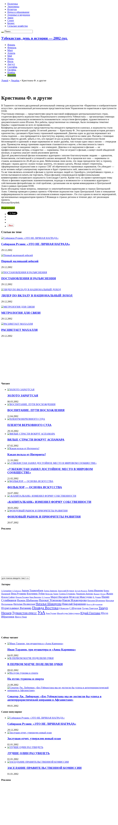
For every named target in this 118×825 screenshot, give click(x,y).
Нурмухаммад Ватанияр (16, 608)
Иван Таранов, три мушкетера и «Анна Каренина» (41, 649)
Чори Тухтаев (51, 613)
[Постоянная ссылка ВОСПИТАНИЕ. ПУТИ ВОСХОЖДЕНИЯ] (31, 404)
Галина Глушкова (67, 594)
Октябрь (11, 69)
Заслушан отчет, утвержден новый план (34, 738)
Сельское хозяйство (17, 26)
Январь (11, 44)
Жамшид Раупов (100, 594)
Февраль (11, 47)
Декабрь (11, 75)
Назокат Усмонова (50, 600)
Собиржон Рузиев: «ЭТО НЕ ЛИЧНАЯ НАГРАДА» (35, 244)
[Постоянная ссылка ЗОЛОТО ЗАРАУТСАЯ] (20, 389)
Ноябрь (11, 72)
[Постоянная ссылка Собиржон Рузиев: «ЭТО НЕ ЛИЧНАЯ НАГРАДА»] (30, 238)
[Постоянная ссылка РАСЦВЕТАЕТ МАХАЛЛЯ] (17, 324)
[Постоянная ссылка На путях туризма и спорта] (22, 673)
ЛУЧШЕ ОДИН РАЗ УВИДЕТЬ (28, 753)
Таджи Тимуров (90, 608)
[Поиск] (2, 32)
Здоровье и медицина (18, 15)
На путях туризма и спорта (25, 678)
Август (11, 64)
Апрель (11, 53)
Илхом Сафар (8, 597)
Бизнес (11, 23)
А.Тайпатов (16, 591)
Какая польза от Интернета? (26, 454)
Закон (10, 17)
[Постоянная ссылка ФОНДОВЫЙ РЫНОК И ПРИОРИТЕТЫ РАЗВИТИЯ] (37, 510)
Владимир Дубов (36, 593)
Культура (12, 9)
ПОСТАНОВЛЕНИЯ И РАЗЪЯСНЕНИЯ (28, 278)
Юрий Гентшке (90, 613)
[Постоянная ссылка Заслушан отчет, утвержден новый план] (29, 732)
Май (9, 56)
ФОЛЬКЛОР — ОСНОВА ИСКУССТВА (34, 487)
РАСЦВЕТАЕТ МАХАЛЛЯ (19, 330)
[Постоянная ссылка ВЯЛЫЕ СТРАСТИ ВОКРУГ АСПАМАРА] (31, 433)
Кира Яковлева (35, 597)
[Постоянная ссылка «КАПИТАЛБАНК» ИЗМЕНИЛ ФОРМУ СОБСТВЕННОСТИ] (41, 496)
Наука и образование (18, 12)
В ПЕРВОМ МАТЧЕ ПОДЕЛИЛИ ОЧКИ (35, 664)
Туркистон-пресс (24, 613)
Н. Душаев (97, 597)
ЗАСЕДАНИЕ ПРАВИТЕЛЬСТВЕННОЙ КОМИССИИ (44, 768)
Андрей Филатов (81, 591)
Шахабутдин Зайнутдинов (68, 613)
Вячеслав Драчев (51, 594)
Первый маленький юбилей (19, 261)
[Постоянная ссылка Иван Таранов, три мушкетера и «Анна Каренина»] (35, 643)
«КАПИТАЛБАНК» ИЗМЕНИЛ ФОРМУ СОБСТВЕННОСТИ (49, 502)
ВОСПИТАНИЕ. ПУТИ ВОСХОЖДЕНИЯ (36, 410)
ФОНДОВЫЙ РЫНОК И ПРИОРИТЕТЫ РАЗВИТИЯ (44, 516)
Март (10, 50)
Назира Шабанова (27, 600)
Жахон (109, 593)
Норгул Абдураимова (94, 604)
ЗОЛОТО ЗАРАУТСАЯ (22, 395)
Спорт (10, 20)
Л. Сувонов (46, 597)
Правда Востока (45, 608)
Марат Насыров (59, 597)
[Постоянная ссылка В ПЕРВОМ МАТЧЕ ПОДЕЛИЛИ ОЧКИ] (30, 658)
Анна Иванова (95, 590)
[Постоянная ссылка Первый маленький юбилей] (17, 255)
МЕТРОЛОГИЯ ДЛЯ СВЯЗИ (21, 312)
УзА (41, 612)
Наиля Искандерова (74, 600)
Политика (12, 3)
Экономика (13, 6)
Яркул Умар (21, 617)
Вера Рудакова (18, 593)
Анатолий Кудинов (66, 591)
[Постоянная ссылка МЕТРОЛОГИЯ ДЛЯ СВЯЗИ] (18, 306)
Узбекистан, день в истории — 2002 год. (34, 38)
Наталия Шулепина (96, 600)
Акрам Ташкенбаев (32, 590)
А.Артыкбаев (6, 591)
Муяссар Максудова (80, 597)
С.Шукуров (75, 608)
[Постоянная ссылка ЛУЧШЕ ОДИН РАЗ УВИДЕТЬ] (25, 747)
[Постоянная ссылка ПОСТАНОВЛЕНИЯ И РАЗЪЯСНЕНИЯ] (24, 272)
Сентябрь (12, 67)
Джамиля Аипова (84, 593)
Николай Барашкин (74, 604)
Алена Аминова (50, 591)
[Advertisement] (37, 86)
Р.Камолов (64, 608)
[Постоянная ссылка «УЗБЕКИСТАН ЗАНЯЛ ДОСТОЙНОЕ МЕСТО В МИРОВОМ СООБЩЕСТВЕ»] (52, 463)
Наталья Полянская (24, 604)
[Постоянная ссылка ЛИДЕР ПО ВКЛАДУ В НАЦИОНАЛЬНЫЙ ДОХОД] (31, 289)
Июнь (10, 58)
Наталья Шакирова (48, 604)
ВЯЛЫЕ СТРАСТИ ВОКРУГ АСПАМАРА (35, 439)
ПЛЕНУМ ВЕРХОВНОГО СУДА (29, 425)
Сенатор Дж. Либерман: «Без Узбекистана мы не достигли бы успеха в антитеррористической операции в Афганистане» (54, 698)
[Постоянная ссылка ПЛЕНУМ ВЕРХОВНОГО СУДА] (26, 419)
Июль (10, 61)
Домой (4, 80)
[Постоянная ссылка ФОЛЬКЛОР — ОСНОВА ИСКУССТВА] (30, 481)
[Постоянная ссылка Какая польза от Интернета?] (23, 448)
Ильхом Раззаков (22, 597)
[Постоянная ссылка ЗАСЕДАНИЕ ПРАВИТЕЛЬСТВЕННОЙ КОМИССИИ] (38, 762)
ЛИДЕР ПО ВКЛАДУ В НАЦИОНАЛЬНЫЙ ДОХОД (36, 295)
